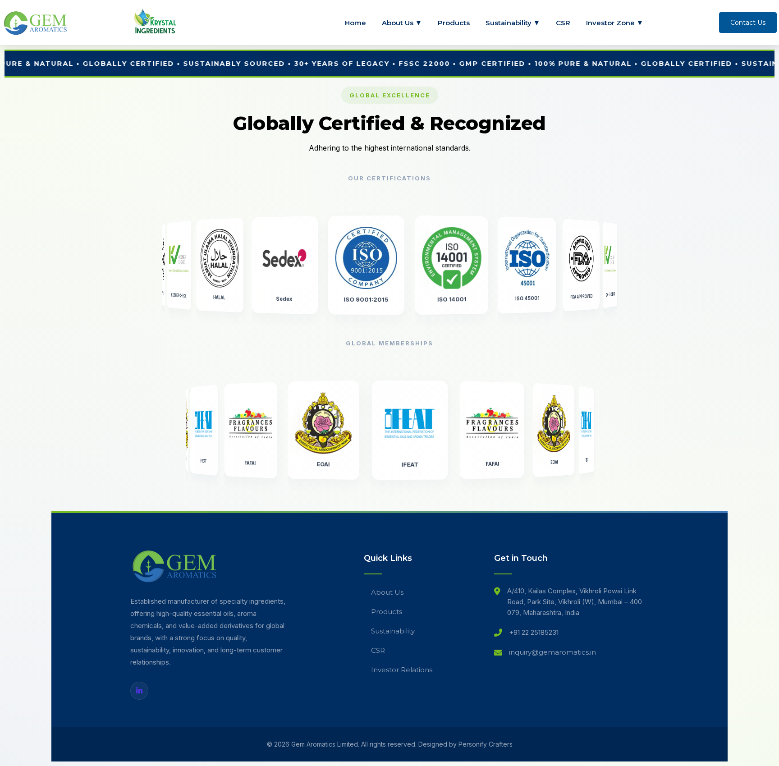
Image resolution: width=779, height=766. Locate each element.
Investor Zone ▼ (614, 22)
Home (355, 22)
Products (454, 22)
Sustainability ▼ (513, 22)
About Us (387, 592)
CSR (563, 22)
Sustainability (393, 631)
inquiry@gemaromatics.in (552, 652)
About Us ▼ (402, 22)
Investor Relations (401, 669)
